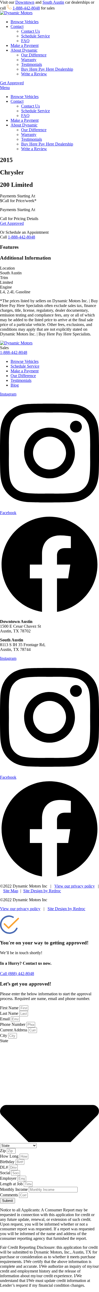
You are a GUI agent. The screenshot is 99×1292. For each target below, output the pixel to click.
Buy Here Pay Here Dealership (47, 69)
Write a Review (34, 74)
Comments (9, 1195)
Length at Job (12, 1184)
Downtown (24, 2)
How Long (10, 1156)
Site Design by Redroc (42, 891)
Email (5, 1019)
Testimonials (31, 64)
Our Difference (33, 55)
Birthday (8, 1161)
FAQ (25, 40)
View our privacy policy (74, 886)
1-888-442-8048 (26, 8)
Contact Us (30, 31)
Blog (15, 385)
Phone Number (13, 1024)
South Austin (53, 2)
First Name (10, 1008)
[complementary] (83, 1276)
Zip (3, 1150)
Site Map (10, 891)
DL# (4, 1167)
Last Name (9, 1013)
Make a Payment (25, 45)
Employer (8, 1178)
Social (5, 1173)
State (4, 1041)
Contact (17, 26)
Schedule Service (35, 36)
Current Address (14, 1030)
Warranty (28, 59)
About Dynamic (24, 50)
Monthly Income (14, 1189)
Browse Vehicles (25, 21)
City (4, 1035)
